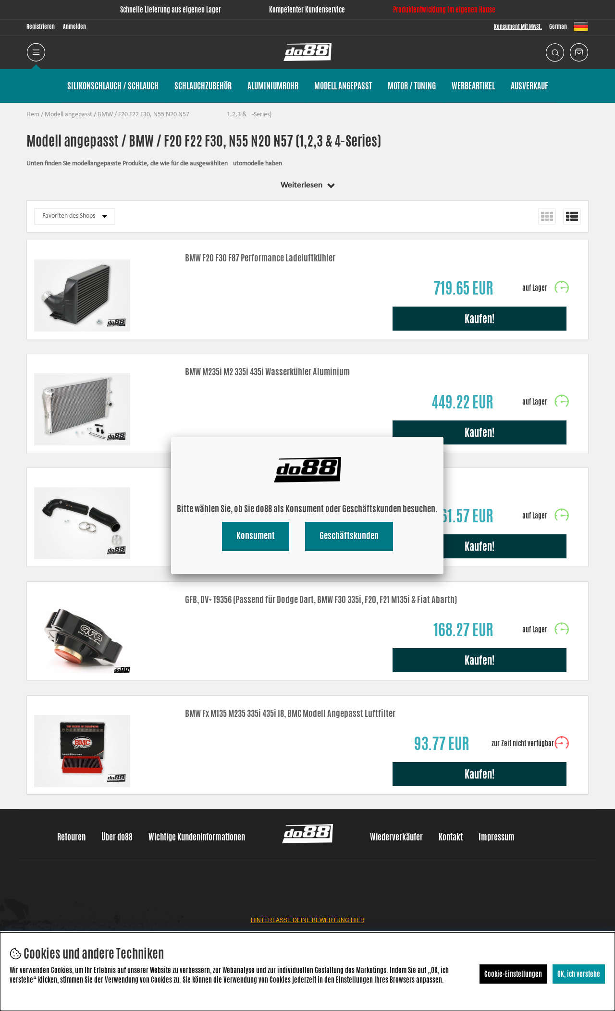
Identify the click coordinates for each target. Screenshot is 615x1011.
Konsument (255, 535)
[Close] (443, 436)
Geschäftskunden (349, 535)
